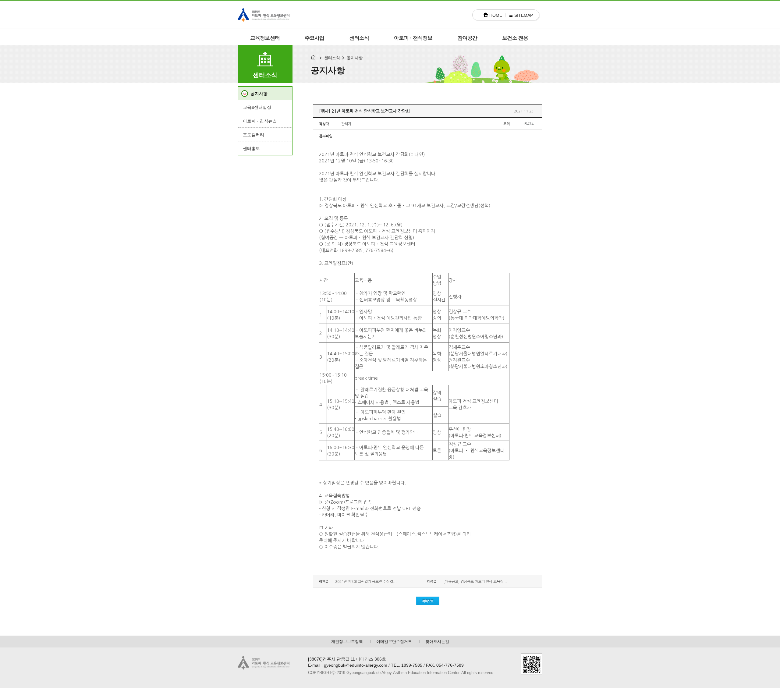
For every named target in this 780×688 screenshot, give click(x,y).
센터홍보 (251, 148)
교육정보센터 (265, 38)
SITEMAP (523, 15)
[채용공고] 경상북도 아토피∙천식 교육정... (475, 581)
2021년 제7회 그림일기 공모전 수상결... (366, 581)
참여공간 (467, 38)
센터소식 (359, 38)
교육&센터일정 (257, 107)
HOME (495, 15)
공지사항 (259, 93)
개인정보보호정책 (347, 641)
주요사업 (314, 38)
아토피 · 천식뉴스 (260, 121)
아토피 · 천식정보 (413, 38)
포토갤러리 (253, 134)
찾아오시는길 (437, 641)
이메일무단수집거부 (394, 641)
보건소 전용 (515, 38)
